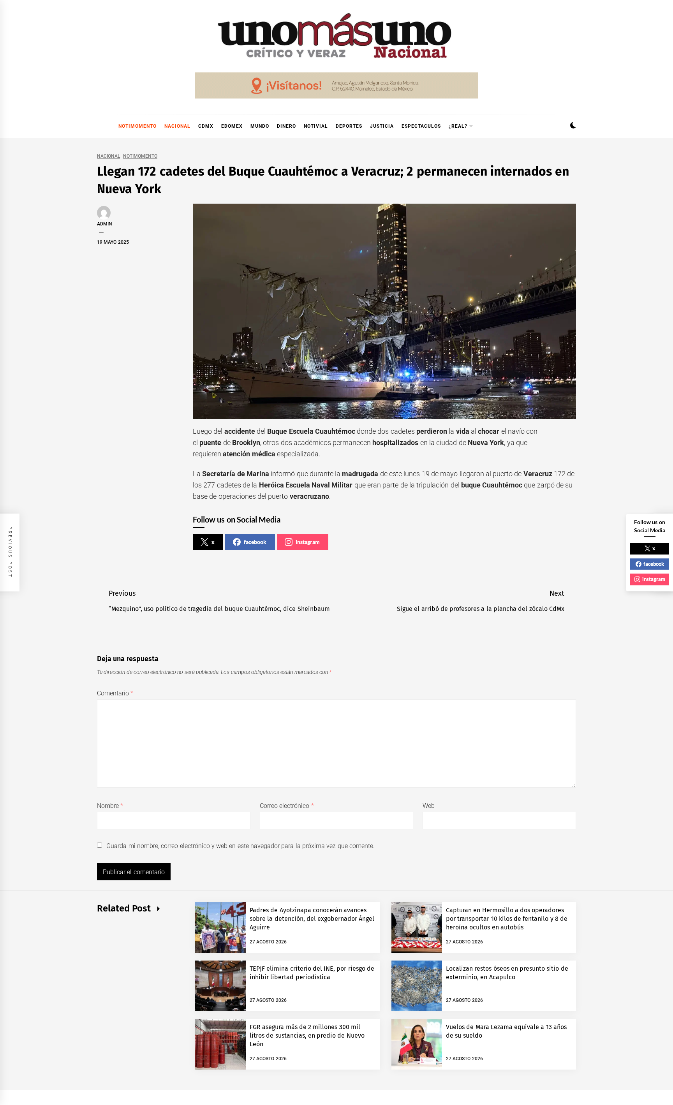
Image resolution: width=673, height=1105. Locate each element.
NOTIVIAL (316, 126)
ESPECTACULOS (421, 126)
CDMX (205, 126)
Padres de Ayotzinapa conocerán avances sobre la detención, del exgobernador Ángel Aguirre (312, 918)
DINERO (286, 126)
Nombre (110, 805)
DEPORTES (349, 126)
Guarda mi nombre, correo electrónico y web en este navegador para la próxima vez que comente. (240, 846)
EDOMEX (232, 126)
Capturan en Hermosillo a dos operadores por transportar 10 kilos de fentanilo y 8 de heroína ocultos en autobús (506, 918)
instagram (308, 541)
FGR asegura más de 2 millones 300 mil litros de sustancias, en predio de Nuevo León (307, 1035)
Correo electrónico (287, 805)
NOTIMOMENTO (137, 126)
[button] (573, 126)
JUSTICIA (382, 126)
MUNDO (259, 126)
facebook (255, 541)
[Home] (101, 126)
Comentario (115, 693)
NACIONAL (177, 126)
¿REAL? (458, 126)
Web (429, 805)
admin (104, 224)
